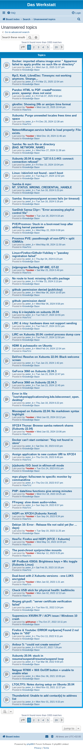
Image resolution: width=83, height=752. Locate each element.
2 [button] (33, 47)
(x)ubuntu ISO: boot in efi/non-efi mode (38, 465)
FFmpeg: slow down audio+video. (34, 502)
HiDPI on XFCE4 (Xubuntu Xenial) (34, 513)
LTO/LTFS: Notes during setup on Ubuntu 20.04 (43, 684)
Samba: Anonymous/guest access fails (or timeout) (45, 198)
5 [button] (48, 47)
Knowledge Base (31, 69)
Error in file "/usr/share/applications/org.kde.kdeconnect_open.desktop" (45, 397)
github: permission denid (29, 300)
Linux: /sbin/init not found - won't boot (37, 173)
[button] (23, 47)
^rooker (30, 107)
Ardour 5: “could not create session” (36, 644)
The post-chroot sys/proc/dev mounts (37, 550)
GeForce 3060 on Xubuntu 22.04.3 (34, 371)
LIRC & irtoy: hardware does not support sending (44, 323)
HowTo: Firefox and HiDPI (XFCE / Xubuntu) (41, 539)
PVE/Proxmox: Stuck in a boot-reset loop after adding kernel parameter (42, 226)
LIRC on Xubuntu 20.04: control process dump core (46, 334)
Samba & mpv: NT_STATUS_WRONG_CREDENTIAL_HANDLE (42, 186)
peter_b (29, 67)
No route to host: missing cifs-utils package (41, 278)
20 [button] (56, 47)
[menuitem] (11, 12)
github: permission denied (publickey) (37, 289)
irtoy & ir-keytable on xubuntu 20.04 (35, 312)
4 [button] (43, 47)
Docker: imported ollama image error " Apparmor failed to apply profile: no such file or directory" (44, 63)
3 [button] (38, 47)
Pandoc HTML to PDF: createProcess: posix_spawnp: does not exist (37, 91)
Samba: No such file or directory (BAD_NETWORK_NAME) (33, 146)
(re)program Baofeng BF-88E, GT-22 (35, 267)
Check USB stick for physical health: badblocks (43, 590)
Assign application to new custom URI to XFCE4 (44, 454)
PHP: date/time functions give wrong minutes (42, 491)
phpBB (30, 744)
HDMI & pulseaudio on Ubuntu (32, 345)
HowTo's (26, 109)
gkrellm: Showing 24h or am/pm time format (41, 104)
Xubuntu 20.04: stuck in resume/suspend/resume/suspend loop (38, 657)
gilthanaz (31, 622)
